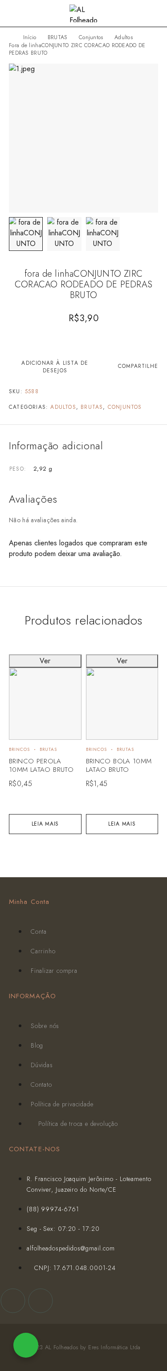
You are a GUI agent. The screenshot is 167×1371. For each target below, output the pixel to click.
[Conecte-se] (140, 14)
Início (30, 37)
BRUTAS (58, 37)
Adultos (123, 37)
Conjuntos (91, 37)
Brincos (19, 749)
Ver (45, 661)
